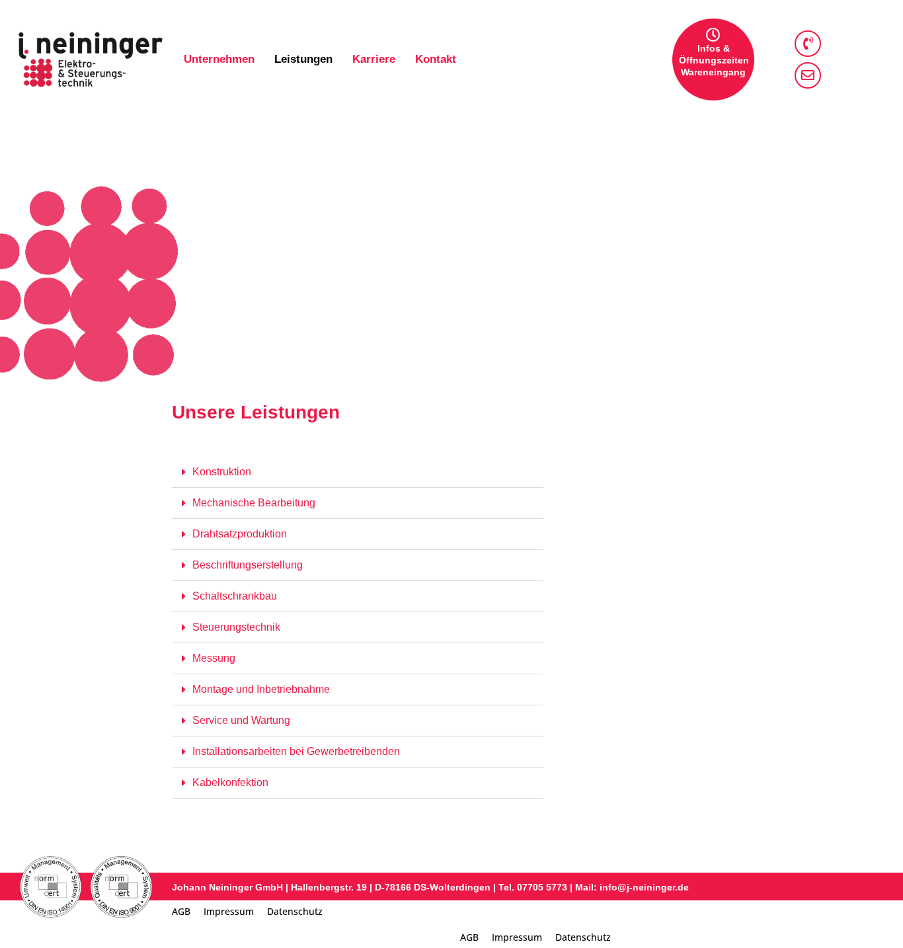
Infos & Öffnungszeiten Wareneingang (714, 60)
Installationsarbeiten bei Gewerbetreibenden (296, 751)
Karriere (373, 59)
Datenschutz (295, 911)
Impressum (229, 911)
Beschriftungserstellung (247, 565)
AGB (181, 911)
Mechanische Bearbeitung (253, 502)
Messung (213, 658)
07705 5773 (542, 887)
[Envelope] (808, 75)
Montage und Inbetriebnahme (261, 689)
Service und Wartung (241, 720)
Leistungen (303, 59)
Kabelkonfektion (230, 782)
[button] (358, 472)
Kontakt (435, 59)
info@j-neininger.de (643, 887)
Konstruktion (221, 471)
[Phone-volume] (808, 43)
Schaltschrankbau (234, 596)
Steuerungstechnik (236, 627)
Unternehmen (219, 59)
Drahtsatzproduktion (239, 533)
